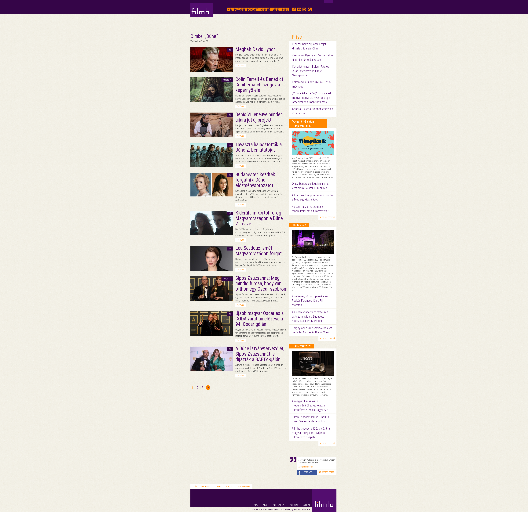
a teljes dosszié (327, 217)
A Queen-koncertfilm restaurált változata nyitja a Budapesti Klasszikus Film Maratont (310, 316)
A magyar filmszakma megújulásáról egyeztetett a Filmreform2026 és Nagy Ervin (310, 405)
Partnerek (206, 486)
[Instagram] (304, 9)
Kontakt (230, 486)
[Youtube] (299, 9)
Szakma (306, 504)
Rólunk (218, 486)
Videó (276, 9)
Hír (230, 9)
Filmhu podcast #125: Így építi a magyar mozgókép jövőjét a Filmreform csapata (311, 433)
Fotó (285, 9)
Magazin (239, 9)
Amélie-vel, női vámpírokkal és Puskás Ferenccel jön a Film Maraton (310, 301)
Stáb (195, 486)
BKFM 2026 (299, 225)
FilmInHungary (277, 504)
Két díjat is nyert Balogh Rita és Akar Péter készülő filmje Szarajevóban (310, 71)
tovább (240, 65)
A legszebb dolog (306, 467)
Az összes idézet (326, 472)
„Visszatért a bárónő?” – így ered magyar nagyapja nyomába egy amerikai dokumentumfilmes (311, 98)
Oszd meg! (308, 472)
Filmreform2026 (301, 346)
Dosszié (265, 9)
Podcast (252, 9)
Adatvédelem (244, 486)
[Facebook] (294, 9)
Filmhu (255, 504)
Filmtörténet (293, 504)
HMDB (264, 504)
